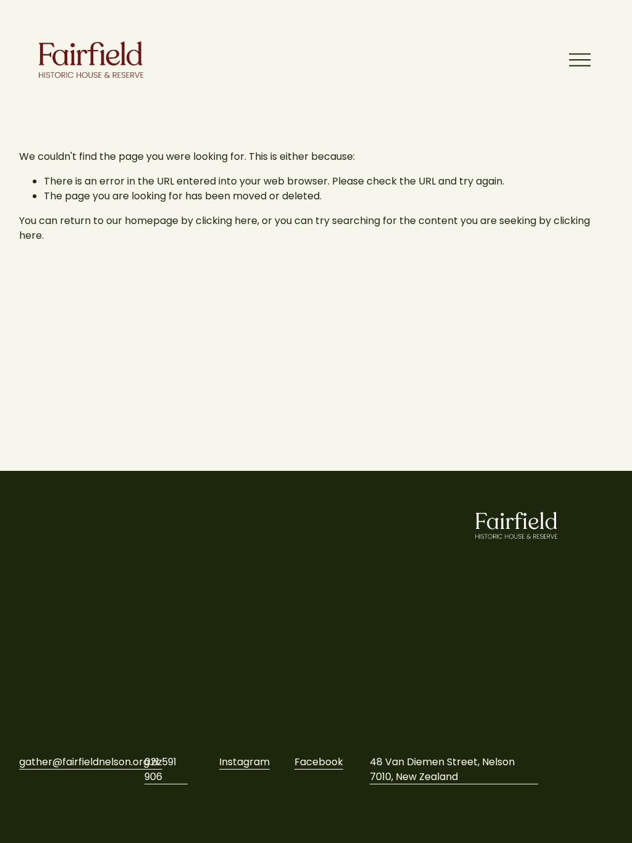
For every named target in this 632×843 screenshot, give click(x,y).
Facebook (318, 762)
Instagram (244, 762)
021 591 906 (160, 769)
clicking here (226, 221)
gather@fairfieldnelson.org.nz (90, 762)
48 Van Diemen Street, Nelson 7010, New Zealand (442, 769)
